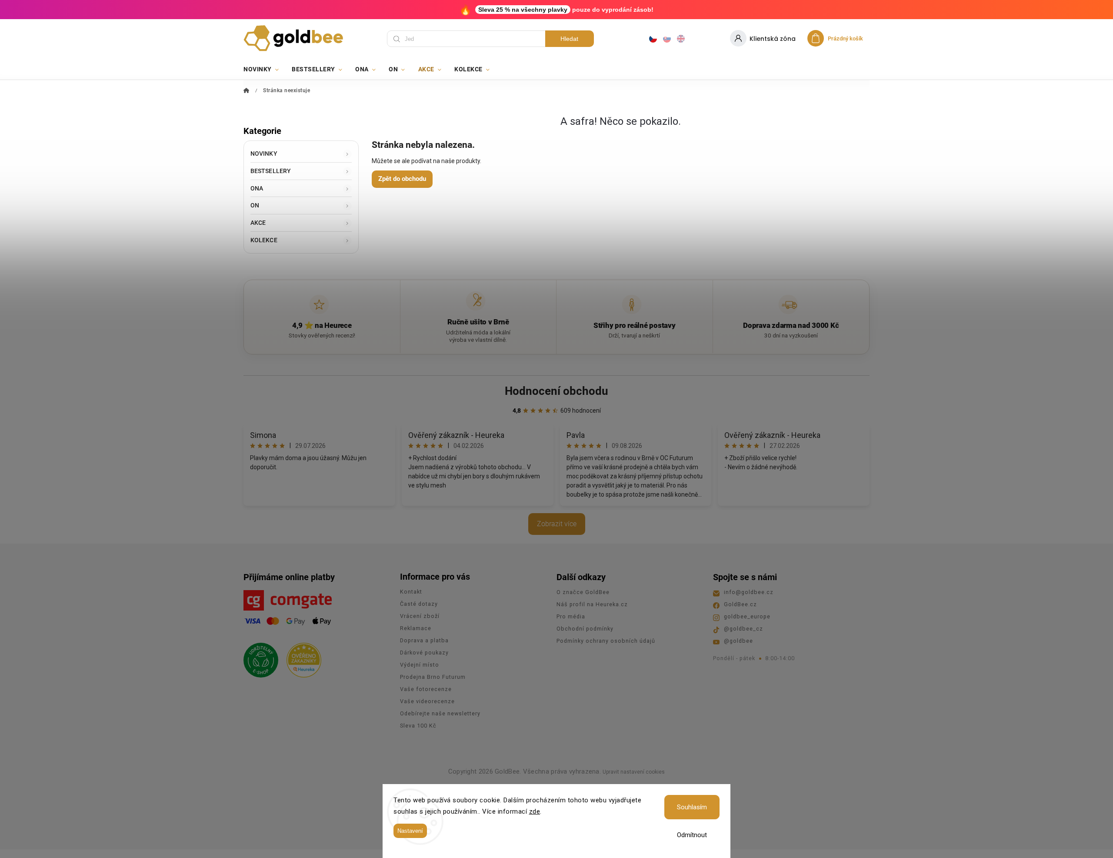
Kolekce (263, 240)
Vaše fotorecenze (426, 689)
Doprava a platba (424, 640)
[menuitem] (264, 69)
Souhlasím (692, 807)
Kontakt (411, 591)
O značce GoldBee (583, 592)
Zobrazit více (556, 524)
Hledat (569, 38)
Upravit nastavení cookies (634, 772)
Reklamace (415, 628)
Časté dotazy (419, 604)
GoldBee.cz (740, 604)
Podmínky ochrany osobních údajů (605, 641)
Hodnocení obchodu (556, 390)
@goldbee (738, 641)
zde (534, 811)
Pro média (570, 616)
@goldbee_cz (743, 628)
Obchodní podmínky (584, 628)
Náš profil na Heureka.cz (592, 604)
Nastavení (410, 831)
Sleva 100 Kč (418, 725)
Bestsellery (270, 170)
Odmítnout (692, 835)
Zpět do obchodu (402, 179)
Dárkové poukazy (424, 652)
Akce (258, 222)
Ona (256, 188)
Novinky (263, 153)
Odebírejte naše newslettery (440, 713)
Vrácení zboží (420, 616)
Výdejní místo (419, 664)
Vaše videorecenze (427, 701)
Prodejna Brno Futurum (433, 677)
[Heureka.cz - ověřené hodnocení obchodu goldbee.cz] (300, 657)
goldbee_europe (747, 616)
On (254, 205)
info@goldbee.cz (748, 592)
